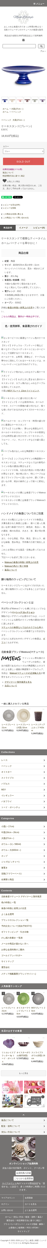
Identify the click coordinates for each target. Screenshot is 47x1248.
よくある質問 (7, 914)
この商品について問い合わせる (16, 218)
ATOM (35, 1228)
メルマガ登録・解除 (34, 1224)
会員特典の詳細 (23, 1173)
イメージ (23, 228)
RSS (29, 1228)
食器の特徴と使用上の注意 (20, 307)
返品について (8, 173)
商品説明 (8, 228)
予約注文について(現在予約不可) (16, 926)
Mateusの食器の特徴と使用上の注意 (22, 562)
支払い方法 (18, 1217)
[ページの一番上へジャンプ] (23, 1114)
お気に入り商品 (13, 181)
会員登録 (29, 1198)
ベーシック (16, 112)
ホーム (5, 109)
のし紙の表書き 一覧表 (12, 938)
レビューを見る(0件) (11, 205)
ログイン (5, 1204)
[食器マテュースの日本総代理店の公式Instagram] (23, 40)
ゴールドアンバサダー (11, 955)
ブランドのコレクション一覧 (14, 920)
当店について (11, 686)
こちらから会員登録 (23, 1178)
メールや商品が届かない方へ (14, 944)
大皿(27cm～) (17, 109)
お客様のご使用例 (16, 1228)
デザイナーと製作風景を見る (18, 682)
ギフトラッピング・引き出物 (14, 932)
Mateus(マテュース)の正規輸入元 (25, 673)
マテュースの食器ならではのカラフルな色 (21, 627)
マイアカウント (8, 1198)
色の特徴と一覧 (8, 902)
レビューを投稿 (9, 208)
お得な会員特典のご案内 (12, 949)
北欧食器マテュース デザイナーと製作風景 (21, 896)
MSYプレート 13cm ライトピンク (23, 391)
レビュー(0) (39, 228)
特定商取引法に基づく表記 (14, 176)
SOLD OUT (23, 161)
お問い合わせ (7, 1210)
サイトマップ (7, 961)
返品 (40, 1217)
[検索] (41, 46)
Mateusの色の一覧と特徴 (16, 566)
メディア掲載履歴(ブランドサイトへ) (18, 974)
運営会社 (5, 967)
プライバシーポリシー (13, 1224)
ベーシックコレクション (23, 612)
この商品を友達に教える (13, 214)
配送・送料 (30, 1217)
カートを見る (31, 1204)
